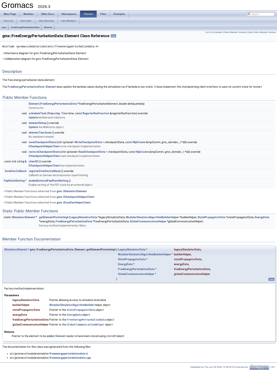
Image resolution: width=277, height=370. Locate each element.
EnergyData (262, 217)
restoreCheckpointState (44, 151)
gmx (4, 27)
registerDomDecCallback (45, 171)
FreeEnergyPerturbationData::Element (32, 86)
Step (51, 113)
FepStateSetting (14, 180)
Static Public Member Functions (262, 32)
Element (48, 27)
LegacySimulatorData (83, 217)
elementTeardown (40, 132)
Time (64, 113)
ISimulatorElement (23, 217)
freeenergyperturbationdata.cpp (70, 357)
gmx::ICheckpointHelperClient (75, 196)
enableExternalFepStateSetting (48, 180)
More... (83, 225)
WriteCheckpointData (88, 142)
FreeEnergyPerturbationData (25, 27)
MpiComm (139, 142)
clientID (33, 161)
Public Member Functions (235, 32)
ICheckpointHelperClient (44, 146)
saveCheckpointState (42, 142)
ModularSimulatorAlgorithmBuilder (71, 304)
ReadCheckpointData (91, 151)
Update (33, 117)
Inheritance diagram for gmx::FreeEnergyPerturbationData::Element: (45, 53)
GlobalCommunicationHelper (148, 221)
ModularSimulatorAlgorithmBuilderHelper (152, 217)
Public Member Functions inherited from (46, 191)
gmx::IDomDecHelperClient (74, 202)
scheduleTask (37, 113)
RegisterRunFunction (96, 113)
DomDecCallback (16, 171)
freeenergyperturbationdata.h (69, 353)
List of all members (213, 32)
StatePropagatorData (211, 217)
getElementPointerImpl (53, 217)
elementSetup (37, 122)
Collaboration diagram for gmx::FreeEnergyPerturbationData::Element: (46, 58)
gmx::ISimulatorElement (72, 191)
